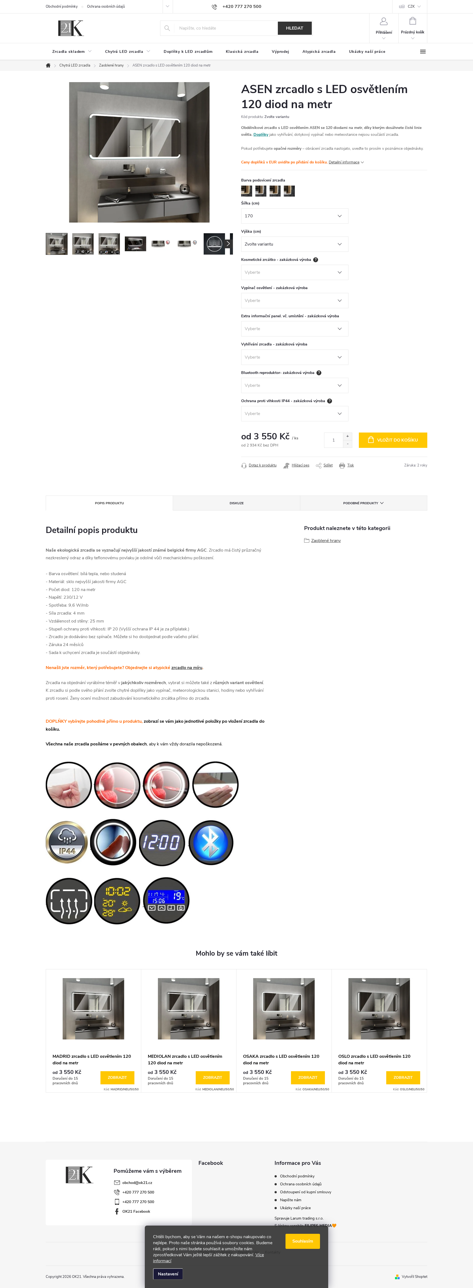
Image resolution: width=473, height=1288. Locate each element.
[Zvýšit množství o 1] (347, 436)
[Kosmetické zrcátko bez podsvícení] (117, 784)
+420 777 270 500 (138, 1192)
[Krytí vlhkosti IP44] (67, 842)
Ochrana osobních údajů (106, 6)
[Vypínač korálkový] (69, 784)
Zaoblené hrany (326, 541)
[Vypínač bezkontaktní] (216, 784)
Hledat (294, 28)
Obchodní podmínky (62, 6)
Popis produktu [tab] (109, 503)
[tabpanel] (93, 1030)
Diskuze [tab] (237, 503)
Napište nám (290, 1200)
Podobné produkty (360, 503)
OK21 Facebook (136, 1211)
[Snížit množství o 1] (347, 444)
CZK (411, 6)
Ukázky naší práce (295, 1208)
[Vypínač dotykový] (114, 842)
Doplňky (260, 134)
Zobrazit (117, 1077)
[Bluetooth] (211, 842)
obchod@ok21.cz (137, 1182)
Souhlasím (302, 1241)
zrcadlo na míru (186, 668)
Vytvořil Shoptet (414, 1276)
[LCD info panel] (167, 900)
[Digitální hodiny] (163, 842)
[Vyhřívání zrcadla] (69, 900)
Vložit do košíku (397, 440)
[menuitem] (72, 51)
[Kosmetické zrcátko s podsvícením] (166, 784)
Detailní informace (344, 162)
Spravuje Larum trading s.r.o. (299, 1218)
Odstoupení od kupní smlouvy (305, 1192)
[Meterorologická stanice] (118, 900)
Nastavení (168, 1274)
